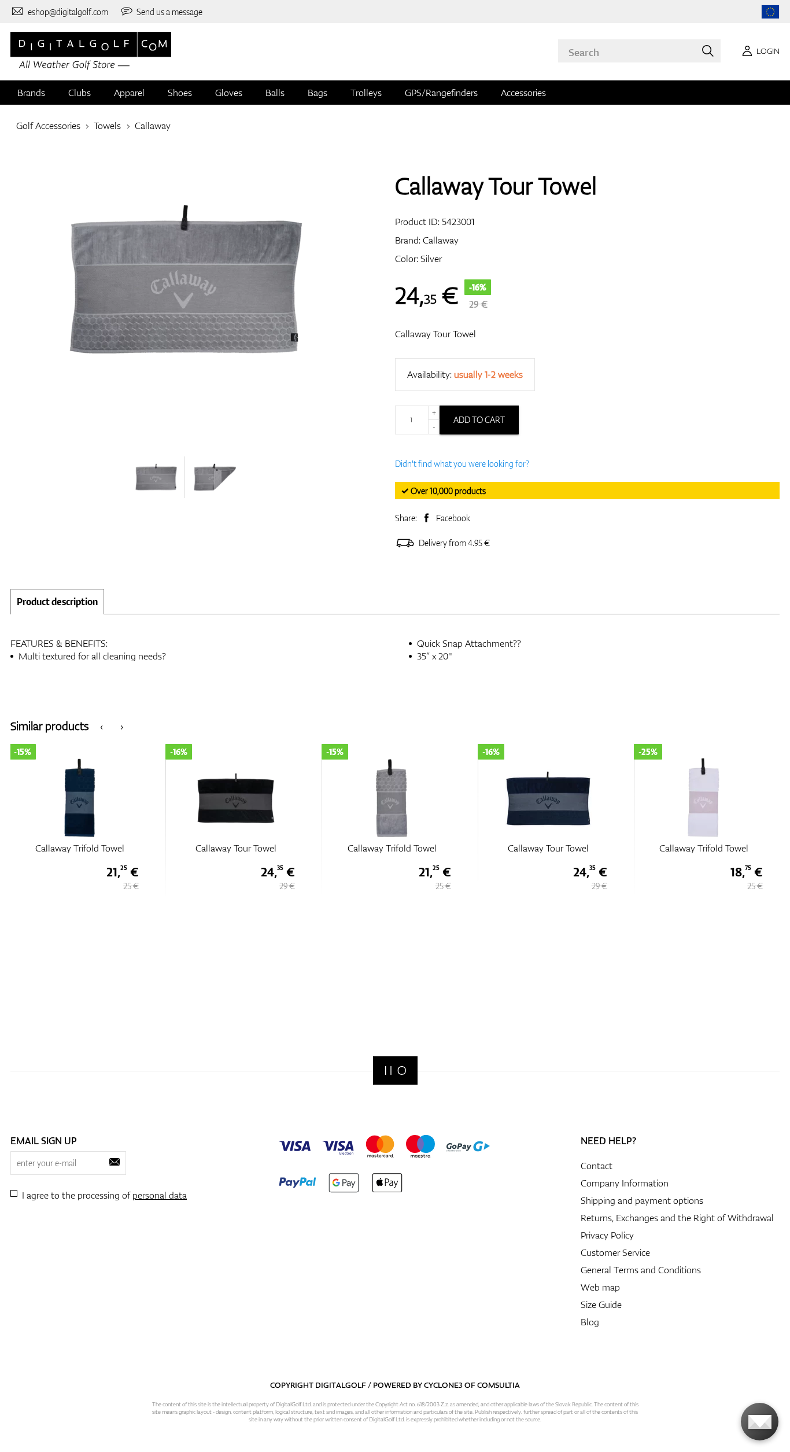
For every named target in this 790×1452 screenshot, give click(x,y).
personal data (159, 1195)
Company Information (625, 1183)
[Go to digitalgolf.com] (770, 12)
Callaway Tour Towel (435, 333)
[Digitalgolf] (395, 1070)
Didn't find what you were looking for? (462, 463)
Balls (275, 92)
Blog (590, 1321)
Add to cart (479, 419)
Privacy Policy (607, 1235)
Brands (31, 92)
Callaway (153, 125)
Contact (596, 1165)
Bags (317, 92)
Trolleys (366, 92)
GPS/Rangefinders (441, 92)
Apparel (129, 92)
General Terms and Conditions (641, 1269)
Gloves (228, 92)
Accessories (523, 92)
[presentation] (101, 725)
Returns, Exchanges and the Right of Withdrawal (677, 1217)
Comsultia (498, 1385)
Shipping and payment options (642, 1200)
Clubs (79, 92)
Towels (107, 125)
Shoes (180, 92)
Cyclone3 (443, 1385)
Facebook (453, 518)
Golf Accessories (48, 125)
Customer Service (615, 1252)
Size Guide (601, 1304)
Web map (600, 1287)
